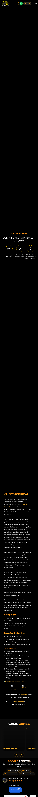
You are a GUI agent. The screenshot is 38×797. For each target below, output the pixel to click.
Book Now (27, 3)
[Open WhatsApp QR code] (21, 3)
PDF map (24, 694)
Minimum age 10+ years (9, 255)
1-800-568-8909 (17, 3)
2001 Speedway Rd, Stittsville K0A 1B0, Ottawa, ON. (30, 256)
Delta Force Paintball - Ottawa (19, 778)
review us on (14, 789)
